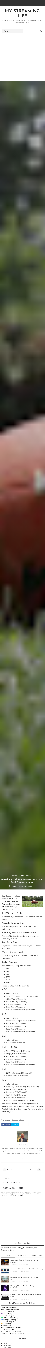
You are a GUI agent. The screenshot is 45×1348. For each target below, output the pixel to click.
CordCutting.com (7, 1329)
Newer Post (10, 1170)
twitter (16, 1124)
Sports (14, 875)
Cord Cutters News (8, 1308)
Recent (8, 1256)
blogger (8, 1178)
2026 (5, 1343)
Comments (37, 1256)
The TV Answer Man (9, 1309)
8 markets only (19, 996)
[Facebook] (21, 2)
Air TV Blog (7, 1321)
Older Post (33, 1170)
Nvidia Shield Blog (10, 1317)
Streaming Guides (25, 875)
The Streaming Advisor (10, 1327)
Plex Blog (7, 1323)
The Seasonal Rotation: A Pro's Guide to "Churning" (26, 1269)
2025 (5, 1345)
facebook (7, 1124)
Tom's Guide (6, 1325)
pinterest (24, 1124)
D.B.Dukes (14, 886)
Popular (22, 1256)
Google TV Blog (9, 1319)
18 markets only (20, 1087)
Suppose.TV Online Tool (10, 1331)
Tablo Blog (7, 1315)
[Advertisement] (22, 57)
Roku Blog (7, 1313)
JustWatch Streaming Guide (11, 1333)
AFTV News (7, 1311)
